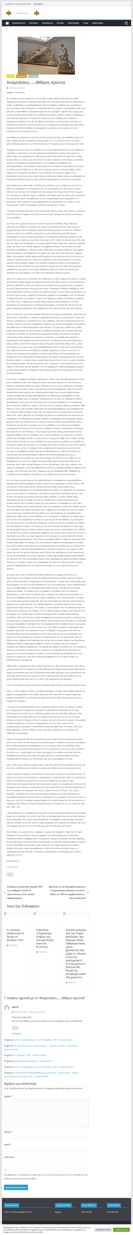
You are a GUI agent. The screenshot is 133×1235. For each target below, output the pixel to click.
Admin (22, 88)
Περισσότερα (86, 1212)
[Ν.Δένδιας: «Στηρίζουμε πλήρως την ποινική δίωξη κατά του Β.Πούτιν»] (46, 913)
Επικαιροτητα (18, 23)
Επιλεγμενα (33, 76)
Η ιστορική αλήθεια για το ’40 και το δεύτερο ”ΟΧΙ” (15, 935)
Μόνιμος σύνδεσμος (38, 1012)
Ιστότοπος (9, 1157)
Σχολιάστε (16, 1033)
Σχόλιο (8, 1096)
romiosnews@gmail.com (21, 1212)
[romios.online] (7, 23)
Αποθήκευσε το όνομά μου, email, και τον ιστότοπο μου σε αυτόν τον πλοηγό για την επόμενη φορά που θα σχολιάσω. (46, 1176)
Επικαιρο (11, 76)
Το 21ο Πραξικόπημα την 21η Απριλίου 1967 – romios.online (43, 1066)
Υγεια (85, 23)
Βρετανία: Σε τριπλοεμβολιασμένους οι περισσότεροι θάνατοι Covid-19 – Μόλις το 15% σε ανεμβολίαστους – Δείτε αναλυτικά (67, 892)
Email (7, 1144)
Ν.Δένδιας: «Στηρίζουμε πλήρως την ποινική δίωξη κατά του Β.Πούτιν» (45, 938)
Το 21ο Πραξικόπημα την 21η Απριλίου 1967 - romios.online (43, 1039)
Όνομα (8, 1132)
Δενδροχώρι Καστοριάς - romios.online (33, 1061)
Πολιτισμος (73, 23)
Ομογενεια (97, 23)
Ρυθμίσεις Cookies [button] (103, 1229)
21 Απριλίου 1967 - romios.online (30, 1055)
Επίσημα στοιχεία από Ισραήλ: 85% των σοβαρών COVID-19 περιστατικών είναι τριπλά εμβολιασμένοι (24, 892)
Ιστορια (60, 23)
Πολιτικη (33, 23)
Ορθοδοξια (47, 23)
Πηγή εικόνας (12, 867)
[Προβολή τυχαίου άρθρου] (126, 23)
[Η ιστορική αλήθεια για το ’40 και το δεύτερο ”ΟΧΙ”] (17, 913)
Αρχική (58, 1212)
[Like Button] (10, 874)
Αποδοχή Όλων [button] (121, 1229)
